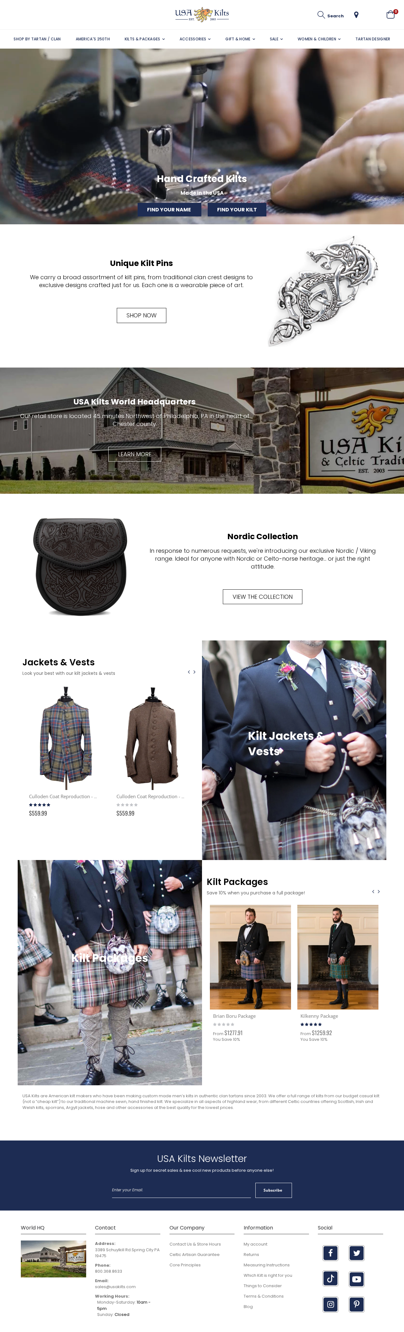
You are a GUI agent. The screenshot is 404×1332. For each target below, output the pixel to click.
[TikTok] (330, 1278)
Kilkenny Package (319, 1016)
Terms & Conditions (264, 1296)
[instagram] (330, 1304)
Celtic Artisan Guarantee (194, 1255)
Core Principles (185, 1265)
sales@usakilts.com (115, 1287)
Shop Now (142, 315)
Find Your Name (169, 209)
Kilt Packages (109, 958)
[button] (356, 14)
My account (255, 1244)
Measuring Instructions (267, 1265)
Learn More (135, 454)
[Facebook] (330, 1253)
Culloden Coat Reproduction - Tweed (156, 796)
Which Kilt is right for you (268, 1275)
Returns (251, 1255)
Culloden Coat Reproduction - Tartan (68, 796)
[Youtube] (357, 1279)
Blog (248, 1307)
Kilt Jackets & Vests (286, 743)
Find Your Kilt (237, 209)
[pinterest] (357, 1304)
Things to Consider (263, 1286)
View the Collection (263, 597)
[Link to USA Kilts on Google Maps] (53, 1276)
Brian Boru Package (234, 1016)
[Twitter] (357, 1253)
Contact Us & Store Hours (195, 1244)
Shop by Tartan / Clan (37, 39)
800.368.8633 (108, 1271)
